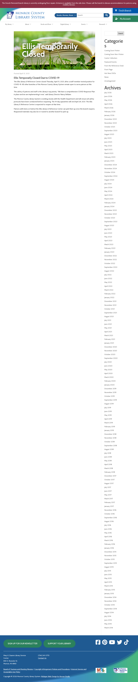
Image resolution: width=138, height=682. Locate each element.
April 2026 (108, 104)
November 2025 (110, 123)
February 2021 (109, 339)
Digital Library (64, 24)
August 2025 (109, 134)
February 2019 (109, 427)
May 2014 (108, 624)
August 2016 (109, 521)
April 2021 (108, 332)
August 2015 (109, 567)
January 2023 (109, 252)
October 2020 (109, 354)
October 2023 (109, 218)
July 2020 (108, 362)
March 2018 (108, 468)
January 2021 (109, 343)
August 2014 (109, 612)
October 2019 (109, 396)
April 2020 (108, 373)
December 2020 (110, 347)
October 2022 (109, 263)
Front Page (108, 69)
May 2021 (108, 328)
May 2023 (108, 237)
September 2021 (110, 313)
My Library (8, 24)
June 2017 (108, 491)
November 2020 (110, 351)
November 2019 (110, 392)
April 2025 (108, 149)
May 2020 (108, 370)
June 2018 (108, 457)
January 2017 (109, 506)
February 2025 (109, 157)
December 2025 (110, 119)
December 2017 (110, 476)
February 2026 (109, 112)
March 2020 (109, 377)
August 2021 (109, 316)
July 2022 (107, 275)
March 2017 (108, 499)
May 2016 (108, 533)
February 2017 (109, 502)
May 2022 (108, 282)
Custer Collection (110, 58)
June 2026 (108, 96)
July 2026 (107, 93)
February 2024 (109, 203)
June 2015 (108, 575)
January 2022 (109, 297)
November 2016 (110, 510)
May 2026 (108, 100)
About (27, 24)
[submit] (107, 15)
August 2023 (109, 225)
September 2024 (110, 176)
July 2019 (107, 408)
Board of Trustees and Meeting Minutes (18, 669)
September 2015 (110, 563)
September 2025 (110, 131)
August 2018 (109, 449)
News (106, 77)
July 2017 (107, 487)
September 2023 (110, 222)
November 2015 (110, 556)
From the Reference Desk (114, 66)
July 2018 (107, 453)
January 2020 (109, 385)
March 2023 (108, 244)
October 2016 (109, 514)
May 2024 (108, 191)
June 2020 (108, 366)
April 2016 (108, 537)
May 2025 (108, 146)
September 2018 (110, 446)
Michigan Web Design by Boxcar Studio (55, 676)
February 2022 (109, 294)
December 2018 (110, 434)
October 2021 (109, 309)
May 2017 (107, 495)
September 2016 (110, 518)
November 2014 (110, 601)
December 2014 (110, 597)
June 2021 (108, 324)
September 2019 (110, 400)
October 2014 (109, 605)
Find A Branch (125, 10)
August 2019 (109, 404)
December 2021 (110, 301)
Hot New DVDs (110, 73)
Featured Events (110, 62)
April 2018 (108, 464)
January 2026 (109, 115)
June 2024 (108, 187)
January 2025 (109, 161)
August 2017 (109, 483)
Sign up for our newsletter (22, 643)
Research (102, 24)
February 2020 (110, 381)
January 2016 (109, 548)
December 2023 (110, 210)
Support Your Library (59, 643)
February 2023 (109, 248)
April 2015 (108, 582)
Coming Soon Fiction (112, 51)
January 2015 (109, 593)
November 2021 (110, 305)
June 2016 (108, 529)
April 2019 (108, 419)
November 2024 (110, 168)
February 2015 (109, 590)
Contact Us (42, 658)
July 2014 (107, 616)
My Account (125, 18)
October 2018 (109, 442)
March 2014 (108, 628)
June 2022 (108, 278)
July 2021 (107, 320)
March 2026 (108, 108)
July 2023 (107, 229)
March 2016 (108, 540)
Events (83, 24)
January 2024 (109, 206)
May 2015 (108, 578)
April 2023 (108, 241)
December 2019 (110, 389)
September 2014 (110, 609)
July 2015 (107, 571)
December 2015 (110, 552)
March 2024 (108, 199)
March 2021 (108, 335)
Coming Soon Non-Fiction (114, 54)
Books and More (46, 24)
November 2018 (110, 438)
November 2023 (110, 214)
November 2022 (110, 259)
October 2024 (109, 172)
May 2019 (108, 415)
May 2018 (108, 461)
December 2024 (110, 165)
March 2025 (108, 153)
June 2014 (108, 620)
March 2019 (108, 423)
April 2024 (108, 195)
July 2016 (107, 525)
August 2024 (109, 180)
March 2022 (108, 290)
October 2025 (109, 127)
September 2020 (111, 358)
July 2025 (107, 138)
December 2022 (110, 256)
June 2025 (108, 142)
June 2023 (108, 233)
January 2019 (109, 430)
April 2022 (108, 286)
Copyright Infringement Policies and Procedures (52, 669)
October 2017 (109, 480)
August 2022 (109, 271)
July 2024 (107, 184)
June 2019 (108, 411)
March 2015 (108, 586)
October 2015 (109, 559)
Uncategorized (109, 81)
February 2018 (109, 472)
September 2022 (110, 267)
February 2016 (109, 544)
